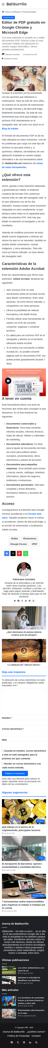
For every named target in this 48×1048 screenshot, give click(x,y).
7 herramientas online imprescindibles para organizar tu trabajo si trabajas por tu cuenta (23, 904)
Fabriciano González (12, 54)
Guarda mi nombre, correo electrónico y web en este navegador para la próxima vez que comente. (24, 755)
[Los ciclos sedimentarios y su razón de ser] (9, 970)
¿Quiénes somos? (36, 1031)
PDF (35, 544)
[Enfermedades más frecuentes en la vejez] (9, 1013)
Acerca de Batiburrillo (14, 1031)
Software (16, 12)
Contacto (36, 1036)
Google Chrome (19, 544)
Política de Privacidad (18, 1036)
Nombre (7, 718)
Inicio (7, 12)
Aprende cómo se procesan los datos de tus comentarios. (21, 782)
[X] (22, 600)
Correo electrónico (13, 729)
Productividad (29, 12)
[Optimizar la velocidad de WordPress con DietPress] (9, 980)
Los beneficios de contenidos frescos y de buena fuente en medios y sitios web (31, 1000)
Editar (15, 538)
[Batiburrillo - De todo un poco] (16, 4)
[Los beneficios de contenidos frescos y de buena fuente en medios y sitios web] (9, 1001)
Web (4, 740)
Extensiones (30, 538)
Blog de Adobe (10, 128)
